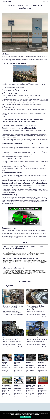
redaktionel (46, 10)
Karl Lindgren (6, 318)
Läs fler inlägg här (25, 281)
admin (28, 318)
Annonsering (33, 408)
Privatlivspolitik (27, 416)
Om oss (33, 409)
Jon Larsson (14, 11)
